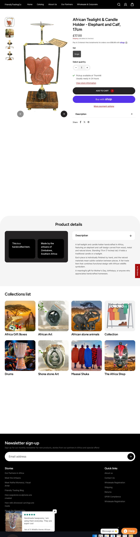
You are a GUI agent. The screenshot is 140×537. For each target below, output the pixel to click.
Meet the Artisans (13, 478)
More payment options (104, 106)
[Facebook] (80, 122)
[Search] (119, 5)
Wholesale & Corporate (87, 4)
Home (29, 4)
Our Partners (67, 4)
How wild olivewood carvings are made (19, 504)
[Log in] (125, 5)
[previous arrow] (20, 114)
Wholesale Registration (115, 482)
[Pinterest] (88, 122)
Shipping (75, 38)
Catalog (40, 4)
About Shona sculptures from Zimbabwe (18, 521)
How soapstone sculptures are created (18, 496)
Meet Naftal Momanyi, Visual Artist (18, 484)
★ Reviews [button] (137, 271)
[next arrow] (64, 114)
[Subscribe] (130, 456)
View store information (86, 83)
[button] (132, 5)
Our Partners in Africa (14, 473)
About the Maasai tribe (15, 510)
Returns (108, 492)
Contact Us (110, 478)
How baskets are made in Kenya (19, 515)
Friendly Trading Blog (14, 490)
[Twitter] (84, 122)
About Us (52, 4)
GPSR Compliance (113, 496)
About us (109, 473)
